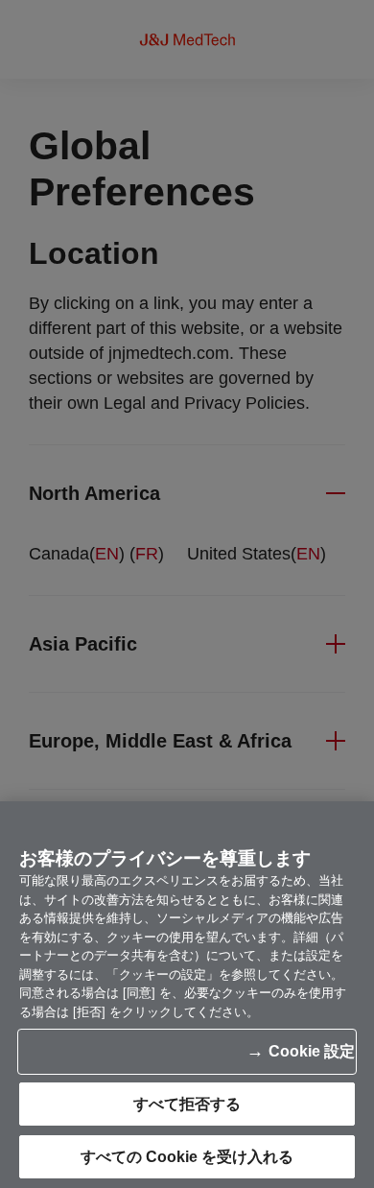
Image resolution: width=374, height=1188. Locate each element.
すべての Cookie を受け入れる (187, 1157)
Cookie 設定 (312, 1051)
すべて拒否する (187, 1104)
